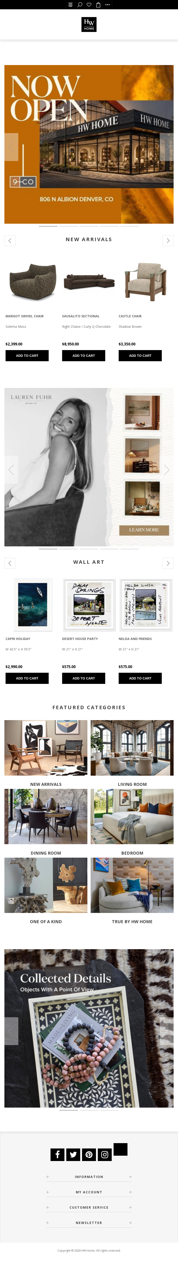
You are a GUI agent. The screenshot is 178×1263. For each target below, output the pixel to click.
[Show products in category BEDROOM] (132, 816)
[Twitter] (73, 1154)
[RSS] (120, 1149)
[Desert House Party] (89, 604)
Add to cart (27, 356)
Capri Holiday (18, 638)
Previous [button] (11, 147)
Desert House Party (80, 638)
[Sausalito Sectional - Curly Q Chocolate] (89, 282)
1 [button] (48, 226)
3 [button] (89, 226)
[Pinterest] (89, 1154)
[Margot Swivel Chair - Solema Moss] (33, 282)
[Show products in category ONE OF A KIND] (45, 885)
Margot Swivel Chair (25, 316)
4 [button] (109, 226)
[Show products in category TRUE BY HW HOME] (132, 885)
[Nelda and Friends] (146, 604)
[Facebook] (57, 1154)
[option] (89, 144)
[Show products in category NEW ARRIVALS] (45, 748)
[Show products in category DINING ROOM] (45, 816)
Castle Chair (130, 316)
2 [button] (68, 226)
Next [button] (167, 147)
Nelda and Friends (135, 638)
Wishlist (89, 4)
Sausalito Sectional (81, 316)
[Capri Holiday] (33, 604)
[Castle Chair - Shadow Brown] (146, 282)
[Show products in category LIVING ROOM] (132, 748)
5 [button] (130, 226)
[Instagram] (105, 1154)
